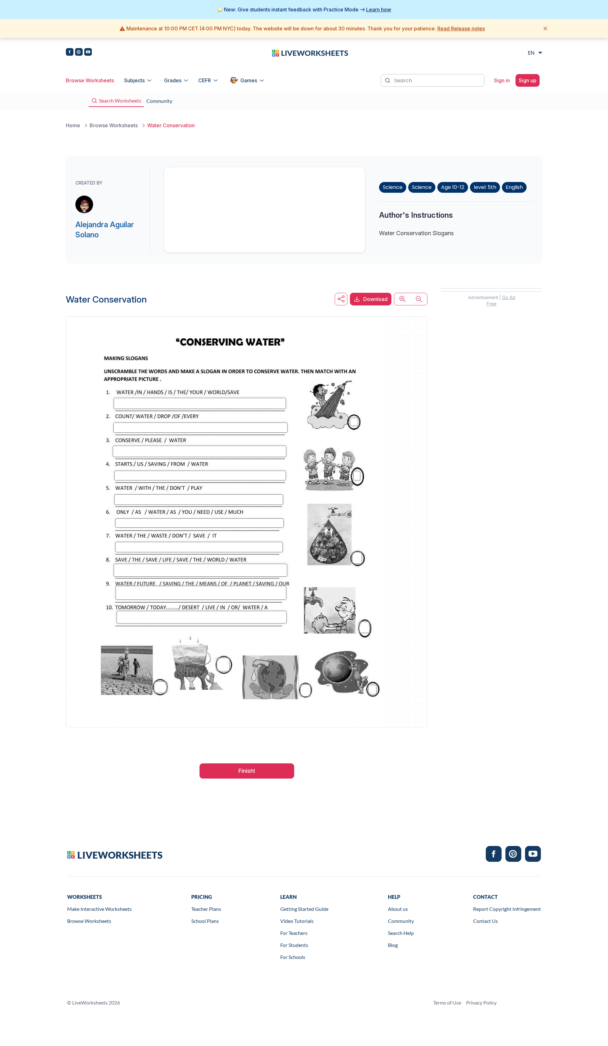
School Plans (205, 921)
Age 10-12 (452, 187)
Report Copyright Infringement (507, 909)
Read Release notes (461, 28)
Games (248, 80)
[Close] (545, 28)
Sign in (502, 80)
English (514, 187)
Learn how (378, 9)
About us (398, 909)
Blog (393, 945)
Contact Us (485, 921)
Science (392, 187)
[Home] (310, 52)
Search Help (401, 933)
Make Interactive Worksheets (99, 909)
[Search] (388, 79)
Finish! (246, 770)
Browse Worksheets (90, 80)
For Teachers (293, 933)
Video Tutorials (297, 921)
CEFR (204, 80)
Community (401, 921)
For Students (294, 945)
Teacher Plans (206, 909)
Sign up (527, 80)
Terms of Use (447, 1002)
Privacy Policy (481, 1002)
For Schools (292, 957)
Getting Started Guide (304, 909)
